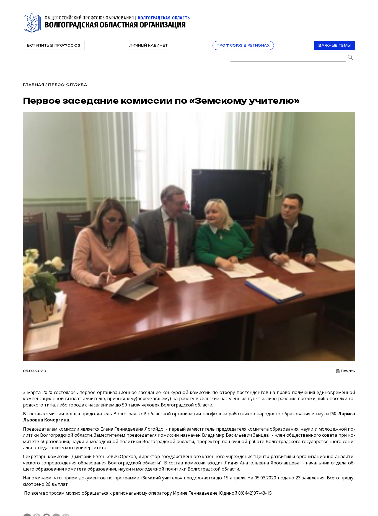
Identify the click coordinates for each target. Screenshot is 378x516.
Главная (33, 85)
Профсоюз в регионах (243, 45)
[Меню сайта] (350, 15)
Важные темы (335, 45)
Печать (348, 371)
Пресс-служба (67, 85)
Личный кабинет (148, 45)
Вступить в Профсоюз (53, 45)
